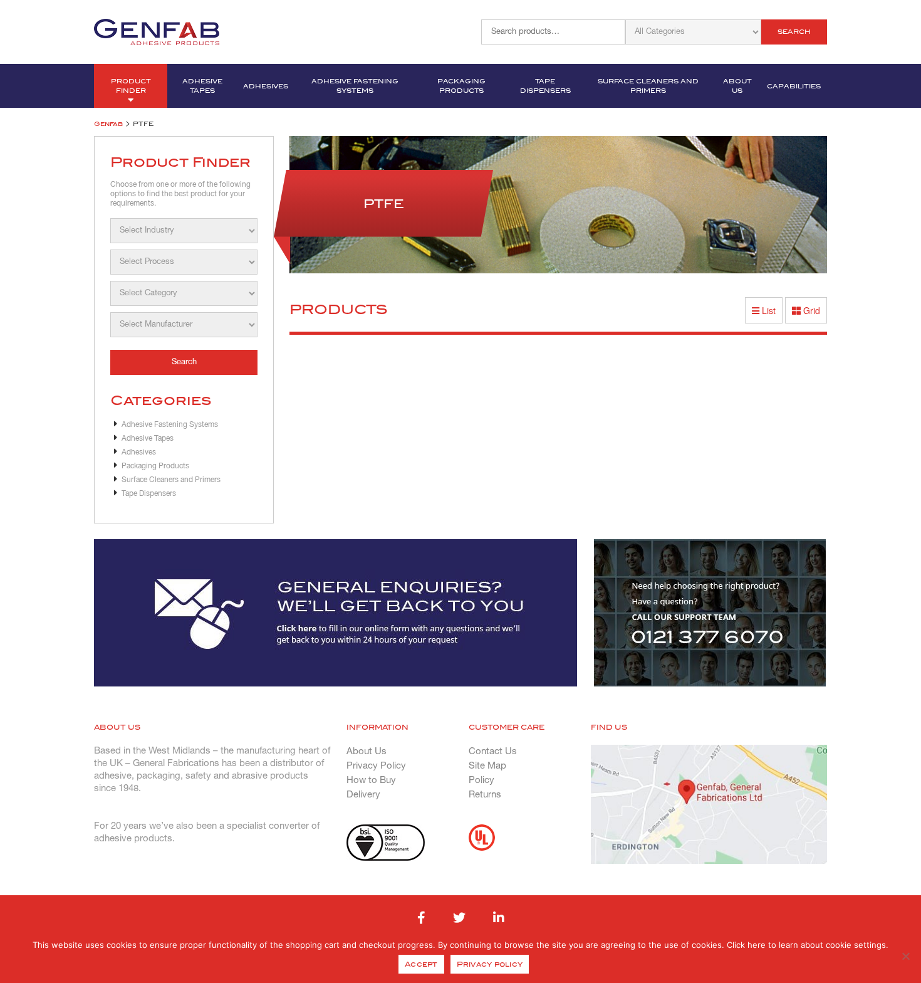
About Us (737, 86)
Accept (421, 964)
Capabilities (794, 86)
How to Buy (371, 780)
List (767, 310)
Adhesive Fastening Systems (354, 86)
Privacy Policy (376, 766)
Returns (485, 795)
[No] (905, 956)
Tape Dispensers (545, 86)
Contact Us (493, 751)
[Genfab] (156, 30)
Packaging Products (461, 86)
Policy (481, 780)
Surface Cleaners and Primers (648, 86)
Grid (810, 310)
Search (794, 31)
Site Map (487, 766)
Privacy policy (490, 964)
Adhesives (265, 86)
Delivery (363, 795)
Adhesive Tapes (202, 86)
